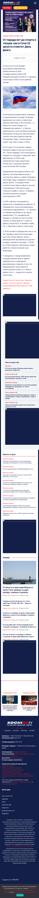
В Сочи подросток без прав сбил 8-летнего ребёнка (29, 708)
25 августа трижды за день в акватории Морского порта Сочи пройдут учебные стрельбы (19, 615)
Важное (8, 366)
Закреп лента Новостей (13, 36)
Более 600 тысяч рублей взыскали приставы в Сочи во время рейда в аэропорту (10, 708)
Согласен (20, 895)
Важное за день (11, 382)
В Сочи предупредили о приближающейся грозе (18, 469)
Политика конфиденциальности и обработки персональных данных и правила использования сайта (18, 776)
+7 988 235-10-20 (22, 746)
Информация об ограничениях (12, 768)
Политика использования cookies (12, 770)
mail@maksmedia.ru (8, 766)
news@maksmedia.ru (19, 752)
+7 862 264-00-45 (28, 736)
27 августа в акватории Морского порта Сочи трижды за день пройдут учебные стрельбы (18, 590)
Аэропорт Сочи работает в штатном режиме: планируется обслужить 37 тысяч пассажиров (21, 386)
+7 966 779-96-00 (15, 736)
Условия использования (9, 784)
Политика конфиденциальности (21, 782)
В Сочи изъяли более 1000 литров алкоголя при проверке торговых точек (20, 377)
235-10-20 (18, 742)
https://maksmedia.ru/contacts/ (24, 754)
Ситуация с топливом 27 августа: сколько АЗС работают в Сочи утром (17, 475)
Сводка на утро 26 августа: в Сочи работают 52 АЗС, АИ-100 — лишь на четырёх (17, 603)
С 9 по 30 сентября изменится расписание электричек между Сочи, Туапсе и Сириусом (17, 491)
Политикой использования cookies (24, 892)
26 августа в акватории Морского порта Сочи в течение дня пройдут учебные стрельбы (17, 483)
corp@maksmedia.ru (17, 758)
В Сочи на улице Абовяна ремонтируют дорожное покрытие (19, 369)
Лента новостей (11, 374)
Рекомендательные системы (11, 772)
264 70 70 (17, 738)
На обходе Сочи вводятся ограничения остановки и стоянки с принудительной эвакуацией (19, 498)
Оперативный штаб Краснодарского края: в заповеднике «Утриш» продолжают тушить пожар (20, 396)
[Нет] (37, 891)
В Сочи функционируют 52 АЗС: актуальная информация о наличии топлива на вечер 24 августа (19, 506)
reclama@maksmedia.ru (9, 756)
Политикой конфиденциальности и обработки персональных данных (19, 890)
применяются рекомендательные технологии (20, 846)
